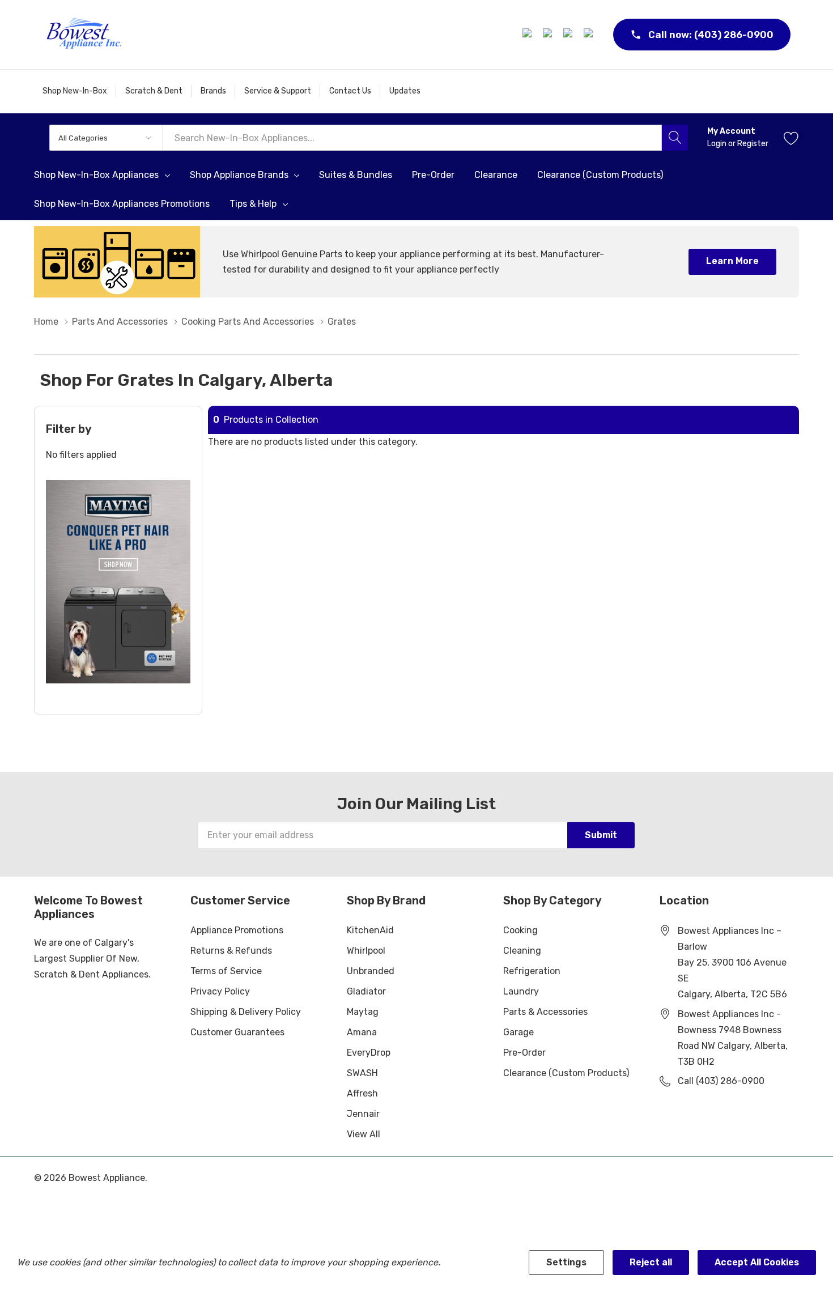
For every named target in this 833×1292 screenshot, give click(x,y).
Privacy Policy (220, 991)
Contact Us (350, 91)
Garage (518, 1032)
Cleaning (522, 950)
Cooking (520, 930)
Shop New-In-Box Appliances (96, 175)
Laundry (521, 991)
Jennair (363, 1113)
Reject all (651, 1262)
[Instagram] (549, 34)
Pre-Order (524, 1052)
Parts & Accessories (545, 1011)
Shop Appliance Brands (239, 175)
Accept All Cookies (757, 1262)
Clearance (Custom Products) (566, 1073)
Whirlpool (366, 950)
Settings (566, 1262)
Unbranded (370, 971)
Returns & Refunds (231, 950)
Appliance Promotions (236, 930)
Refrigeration (531, 971)
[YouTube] (590, 34)
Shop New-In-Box (74, 91)
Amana (362, 1032)
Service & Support (277, 91)
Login (717, 143)
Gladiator (366, 991)
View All (363, 1134)
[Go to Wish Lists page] (791, 138)
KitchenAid (370, 930)
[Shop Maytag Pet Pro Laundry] (118, 581)
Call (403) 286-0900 (721, 1081)
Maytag (363, 1011)
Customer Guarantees (237, 1032)
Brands (213, 91)
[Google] (569, 34)
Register (752, 143)
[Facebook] (528, 34)
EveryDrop (368, 1052)
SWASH (362, 1073)
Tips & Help (253, 204)
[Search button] (675, 138)
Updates (404, 91)
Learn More (732, 261)
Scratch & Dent (153, 91)
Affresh (362, 1093)
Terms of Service (226, 971)
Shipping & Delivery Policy (245, 1011)
